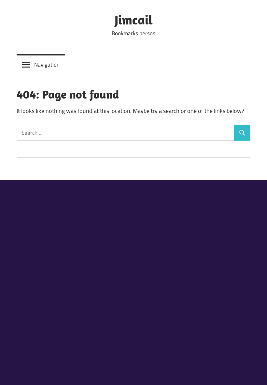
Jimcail (134, 19)
